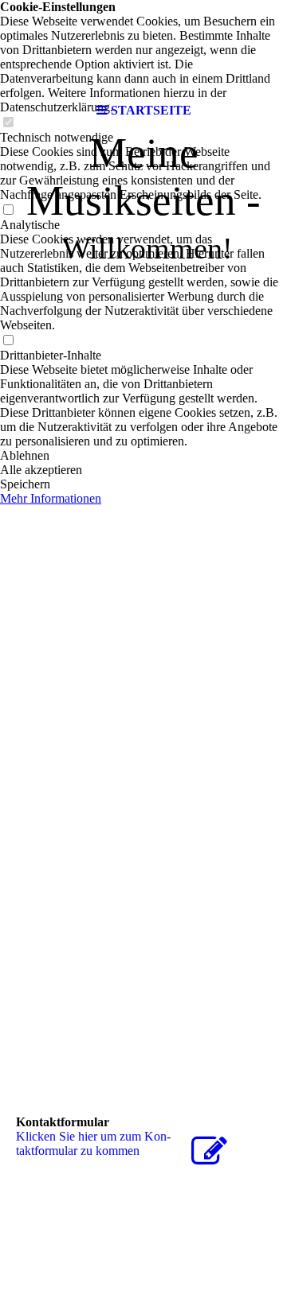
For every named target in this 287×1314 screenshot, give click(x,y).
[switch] (8, 210)
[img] (143, 47)
